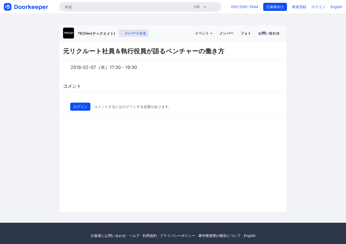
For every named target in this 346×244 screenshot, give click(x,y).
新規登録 (299, 7)
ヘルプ (134, 235)
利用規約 (150, 235)
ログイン (318, 7)
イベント (202, 33)
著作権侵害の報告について (219, 235)
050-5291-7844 (244, 7)
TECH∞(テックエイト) (96, 33)
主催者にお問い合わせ (108, 235)
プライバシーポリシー (177, 235)
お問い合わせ (269, 33)
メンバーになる (135, 33)
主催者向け (275, 7)
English (336, 7)
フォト (246, 33)
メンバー (226, 33)
